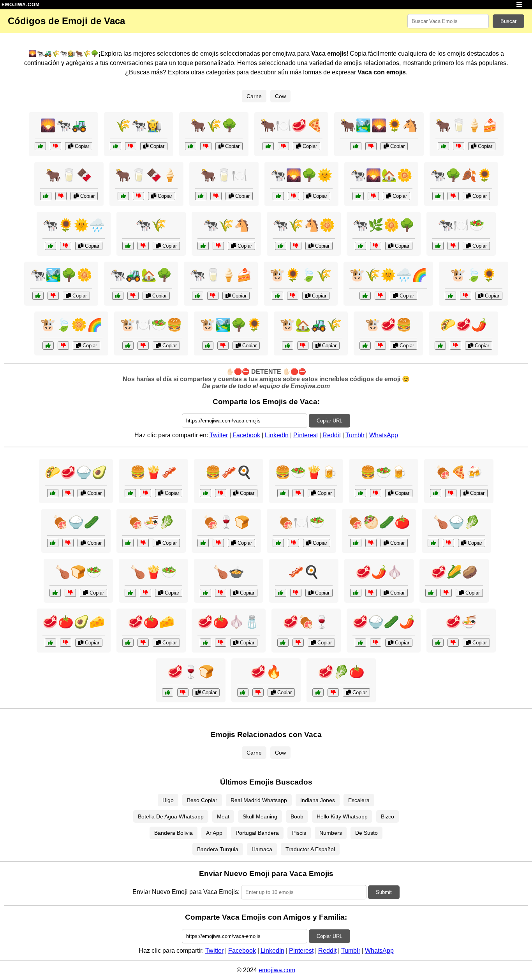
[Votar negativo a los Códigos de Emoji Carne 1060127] (145, 593)
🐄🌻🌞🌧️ (73, 225)
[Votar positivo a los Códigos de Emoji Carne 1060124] (431, 593)
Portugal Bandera (257, 833)
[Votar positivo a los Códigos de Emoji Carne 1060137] (52, 543)
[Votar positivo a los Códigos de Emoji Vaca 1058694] (278, 196)
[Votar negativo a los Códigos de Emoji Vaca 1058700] (143, 345)
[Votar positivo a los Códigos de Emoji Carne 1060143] (167, 692)
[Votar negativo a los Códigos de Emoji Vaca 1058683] (458, 146)
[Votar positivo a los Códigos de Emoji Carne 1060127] (130, 593)
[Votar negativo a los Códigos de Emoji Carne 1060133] (220, 593)
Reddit (331, 435)
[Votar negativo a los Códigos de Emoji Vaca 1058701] (373, 196)
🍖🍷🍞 (226, 522)
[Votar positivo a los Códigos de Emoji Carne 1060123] (360, 493)
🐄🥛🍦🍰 (221, 275)
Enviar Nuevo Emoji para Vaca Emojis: (186, 892)
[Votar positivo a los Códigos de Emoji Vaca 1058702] (123, 196)
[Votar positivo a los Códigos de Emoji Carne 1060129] (355, 543)
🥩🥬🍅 (341, 672)
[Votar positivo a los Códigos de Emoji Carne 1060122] (205, 643)
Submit (384, 892)
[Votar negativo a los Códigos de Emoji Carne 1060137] (68, 543)
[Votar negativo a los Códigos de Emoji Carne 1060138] (70, 593)
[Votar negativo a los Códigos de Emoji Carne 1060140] (145, 493)
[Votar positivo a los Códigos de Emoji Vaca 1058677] (200, 196)
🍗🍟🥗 (153, 572)
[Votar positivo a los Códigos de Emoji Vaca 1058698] (197, 296)
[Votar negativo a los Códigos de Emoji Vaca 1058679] (380, 345)
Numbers (330, 833)
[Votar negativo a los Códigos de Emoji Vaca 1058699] (205, 146)
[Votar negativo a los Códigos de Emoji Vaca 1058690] (133, 296)
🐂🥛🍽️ (224, 175)
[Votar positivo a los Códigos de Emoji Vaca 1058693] (277, 296)
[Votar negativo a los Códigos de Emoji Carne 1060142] (143, 543)
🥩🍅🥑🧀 (73, 622)
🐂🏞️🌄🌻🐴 (379, 125)
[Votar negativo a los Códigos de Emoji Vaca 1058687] (371, 146)
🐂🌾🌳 (213, 125)
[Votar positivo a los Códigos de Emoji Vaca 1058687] (355, 146)
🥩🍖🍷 (306, 622)
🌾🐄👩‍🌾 (138, 125)
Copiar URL (329, 421)
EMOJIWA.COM (21, 4)
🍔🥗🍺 (383, 472)
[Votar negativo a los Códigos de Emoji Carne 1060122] (220, 643)
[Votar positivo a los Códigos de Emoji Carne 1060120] (280, 593)
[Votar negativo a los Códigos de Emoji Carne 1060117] (293, 543)
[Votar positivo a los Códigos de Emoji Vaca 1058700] (128, 345)
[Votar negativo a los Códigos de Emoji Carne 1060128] (453, 643)
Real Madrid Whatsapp (259, 800)
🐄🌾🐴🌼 (304, 225)
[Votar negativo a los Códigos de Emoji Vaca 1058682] (302, 345)
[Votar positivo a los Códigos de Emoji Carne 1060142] (128, 543)
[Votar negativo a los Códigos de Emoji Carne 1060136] (333, 692)
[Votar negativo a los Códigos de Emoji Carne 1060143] (182, 692)
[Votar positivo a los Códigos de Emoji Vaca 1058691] (45, 196)
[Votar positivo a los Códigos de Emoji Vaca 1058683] (443, 146)
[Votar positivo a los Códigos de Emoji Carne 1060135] (283, 493)
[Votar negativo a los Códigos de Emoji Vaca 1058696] (295, 246)
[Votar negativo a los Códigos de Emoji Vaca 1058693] (292, 296)
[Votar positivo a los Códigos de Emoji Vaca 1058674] (128, 246)
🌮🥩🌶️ (463, 325)
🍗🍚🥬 (456, 522)
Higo (168, 800)
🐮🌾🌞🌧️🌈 (388, 275)
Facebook (246, 435)
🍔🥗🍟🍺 (306, 472)
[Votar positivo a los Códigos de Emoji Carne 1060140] (130, 493)
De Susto (366, 833)
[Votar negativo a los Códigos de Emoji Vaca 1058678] (53, 296)
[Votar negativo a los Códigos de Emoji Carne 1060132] (68, 493)
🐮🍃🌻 (473, 275)
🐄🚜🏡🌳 (141, 275)
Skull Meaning (260, 816)
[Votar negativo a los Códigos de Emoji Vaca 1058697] (223, 345)
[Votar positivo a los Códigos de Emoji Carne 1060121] (203, 543)
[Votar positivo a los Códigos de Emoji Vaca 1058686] (438, 196)
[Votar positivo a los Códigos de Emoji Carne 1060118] (440, 345)
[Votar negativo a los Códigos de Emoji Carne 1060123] (375, 493)
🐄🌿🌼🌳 (383, 225)
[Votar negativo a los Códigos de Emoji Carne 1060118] (455, 345)
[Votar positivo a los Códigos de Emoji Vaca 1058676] (40, 146)
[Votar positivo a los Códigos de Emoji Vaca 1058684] (203, 246)
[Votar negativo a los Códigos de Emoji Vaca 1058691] (61, 196)
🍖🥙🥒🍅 (379, 522)
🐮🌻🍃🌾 (301, 275)
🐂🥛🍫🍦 (146, 175)
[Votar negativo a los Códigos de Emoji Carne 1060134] (298, 643)
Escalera (359, 800)
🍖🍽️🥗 (301, 522)
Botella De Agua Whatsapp (171, 816)
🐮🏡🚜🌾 (311, 325)
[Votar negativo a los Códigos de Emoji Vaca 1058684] (218, 246)
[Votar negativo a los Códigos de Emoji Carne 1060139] (371, 593)
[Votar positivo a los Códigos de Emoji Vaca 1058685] (48, 345)
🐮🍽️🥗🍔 (151, 325)
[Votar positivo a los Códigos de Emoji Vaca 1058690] (117, 296)
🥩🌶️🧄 (379, 572)
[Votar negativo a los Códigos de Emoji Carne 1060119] (448, 543)
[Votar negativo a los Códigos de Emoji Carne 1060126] (375, 643)
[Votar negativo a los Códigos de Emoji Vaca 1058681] (65, 246)
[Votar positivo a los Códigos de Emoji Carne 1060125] (435, 493)
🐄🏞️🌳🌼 (61, 275)
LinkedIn (277, 435)
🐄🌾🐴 (226, 225)
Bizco (387, 816)
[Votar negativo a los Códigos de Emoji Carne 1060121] (218, 543)
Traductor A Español (310, 849)
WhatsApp (383, 435)
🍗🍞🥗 (78, 572)
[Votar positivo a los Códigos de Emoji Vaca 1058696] (280, 246)
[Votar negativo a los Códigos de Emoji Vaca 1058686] (453, 196)
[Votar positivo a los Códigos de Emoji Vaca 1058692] (360, 246)
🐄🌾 (151, 225)
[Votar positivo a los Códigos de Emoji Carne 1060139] (355, 593)
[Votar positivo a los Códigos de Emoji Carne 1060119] (433, 543)
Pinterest (305, 435)
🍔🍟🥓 (153, 472)
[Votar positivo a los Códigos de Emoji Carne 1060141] (50, 643)
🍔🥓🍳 (228, 472)
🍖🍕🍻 (458, 472)
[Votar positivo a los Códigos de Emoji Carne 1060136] (318, 692)
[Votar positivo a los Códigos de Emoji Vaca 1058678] (38, 296)
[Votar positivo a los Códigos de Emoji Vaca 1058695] (268, 146)
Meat (223, 816)
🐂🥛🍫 (69, 175)
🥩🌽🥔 (454, 572)
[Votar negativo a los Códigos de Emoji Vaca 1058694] (293, 196)
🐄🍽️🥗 (461, 225)
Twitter (219, 435)
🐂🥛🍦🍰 (466, 125)
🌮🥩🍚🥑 (76, 472)
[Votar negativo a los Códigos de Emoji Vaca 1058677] (216, 196)
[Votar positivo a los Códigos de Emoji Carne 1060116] (242, 692)
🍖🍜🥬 (151, 522)
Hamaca (262, 849)
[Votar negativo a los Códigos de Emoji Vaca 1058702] (138, 196)
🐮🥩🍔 (388, 325)
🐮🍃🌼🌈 (71, 325)
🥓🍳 (303, 572)
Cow (280, 96)
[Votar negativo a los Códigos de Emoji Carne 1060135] (298, 493)
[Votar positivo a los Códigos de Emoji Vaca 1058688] (438, 246)
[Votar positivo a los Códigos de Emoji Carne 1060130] (205, 493)
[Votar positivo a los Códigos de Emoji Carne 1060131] (128, 643)
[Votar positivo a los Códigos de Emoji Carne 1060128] (438, 643)
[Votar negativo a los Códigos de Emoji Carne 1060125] (450, 493)
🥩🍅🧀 (151, 622)
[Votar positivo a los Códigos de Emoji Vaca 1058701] (358, 196)
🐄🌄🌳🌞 (301, 175)
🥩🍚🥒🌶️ (383, 622)
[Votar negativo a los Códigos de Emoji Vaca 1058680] (130, 146)
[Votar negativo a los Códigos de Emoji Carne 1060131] (143, 643)
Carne (254, 96)
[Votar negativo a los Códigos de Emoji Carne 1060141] (65, 643)
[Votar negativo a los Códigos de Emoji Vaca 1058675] (465, 296)
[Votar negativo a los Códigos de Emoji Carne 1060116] (258, 692)
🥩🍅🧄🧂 (228, 622)
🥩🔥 (266, 672)
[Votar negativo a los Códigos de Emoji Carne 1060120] (295, 593)
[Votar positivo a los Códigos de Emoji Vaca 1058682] (287, 345)
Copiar (81, 146)
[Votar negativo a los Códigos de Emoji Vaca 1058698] (212, 296)
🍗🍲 (228, 572)
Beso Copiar (202, 800)
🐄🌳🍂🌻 (461, 175)
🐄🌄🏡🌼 (381, 175)
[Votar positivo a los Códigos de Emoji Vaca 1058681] (50, 246)
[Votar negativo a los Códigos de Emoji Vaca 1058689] (380, 296)
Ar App (214, 833)
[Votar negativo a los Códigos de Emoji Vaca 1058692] (375, 246)
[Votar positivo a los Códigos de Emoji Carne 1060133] (205, 593)
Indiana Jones (317, 800)
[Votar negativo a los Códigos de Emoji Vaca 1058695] (283, 146)
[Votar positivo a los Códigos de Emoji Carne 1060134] (283, 643)
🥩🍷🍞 (190, 672)
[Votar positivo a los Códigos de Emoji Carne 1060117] (278, 543)
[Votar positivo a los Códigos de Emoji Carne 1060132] (52, 493)
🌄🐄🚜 (63, 125)
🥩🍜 (461, 622)
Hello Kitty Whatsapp (342, 816)
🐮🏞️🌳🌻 (231, 325)
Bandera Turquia (217, 849)
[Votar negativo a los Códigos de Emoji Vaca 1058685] (63, 345)
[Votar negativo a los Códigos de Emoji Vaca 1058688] (453, 246)
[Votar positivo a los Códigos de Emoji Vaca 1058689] (365, 296)
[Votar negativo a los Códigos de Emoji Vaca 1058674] (143, 246)
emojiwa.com (277, 970)
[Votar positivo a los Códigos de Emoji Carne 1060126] (360, 643)
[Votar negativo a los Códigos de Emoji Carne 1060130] (220, 493)
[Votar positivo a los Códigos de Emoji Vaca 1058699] (190, 146)
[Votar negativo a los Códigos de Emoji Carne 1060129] (371, 543)
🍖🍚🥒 (76, 522)
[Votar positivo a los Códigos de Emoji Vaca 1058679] (365, 345)
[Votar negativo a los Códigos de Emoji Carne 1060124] (446, 593)
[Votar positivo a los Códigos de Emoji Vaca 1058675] (450, 296)
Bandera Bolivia (173, 833)
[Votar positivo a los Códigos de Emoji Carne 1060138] (55, 593)
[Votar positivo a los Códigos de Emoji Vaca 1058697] (207, 345)
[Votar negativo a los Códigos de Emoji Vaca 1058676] (55, 146)
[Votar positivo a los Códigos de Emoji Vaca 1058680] (115, 146)
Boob (297, 816)
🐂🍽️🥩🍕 (291, 125)
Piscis (299, 833)
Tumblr (355, 435)
